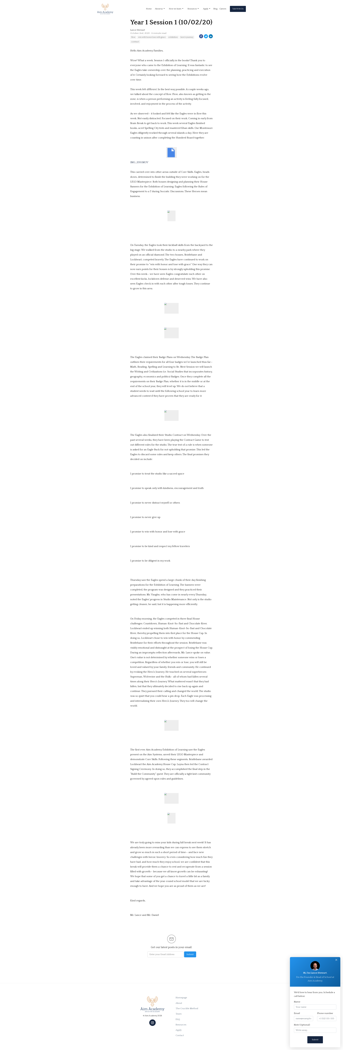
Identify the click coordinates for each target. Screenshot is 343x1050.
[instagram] (152, 1022)
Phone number (325, 1013)
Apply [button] (206, 9)
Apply (179, 1030)
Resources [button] (192, 9)
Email (297, 1013)
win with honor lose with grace (152, 37)
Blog (215, 9)
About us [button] (159, 9)
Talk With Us (237, 9)
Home (149, 9)
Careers (222, 9)
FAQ (178, 1019)
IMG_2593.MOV (139, 162)
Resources (181, 1024)
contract (135, 42)
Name (297, 1002)
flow (133, 37)
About (179, 1003)
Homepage (181, 997)
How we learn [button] (175, 9)
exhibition (173, 37)
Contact (180, 1035)
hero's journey (186, 37)
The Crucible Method (187, 1008)
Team (179, 1014)
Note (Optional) (302, 1025)
